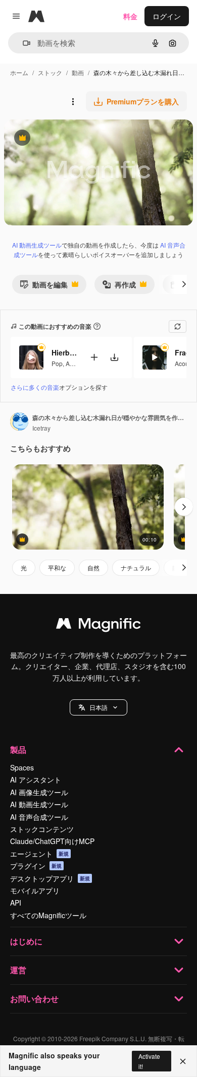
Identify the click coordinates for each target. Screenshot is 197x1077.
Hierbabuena (64, 352)
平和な (57, 567)
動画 (78, 72)
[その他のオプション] (73, 101)
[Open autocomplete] (22, 43)
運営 (18, 970)
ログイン (167, 16)
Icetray (41, 428)
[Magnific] (98, 625)
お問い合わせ (34, 998)
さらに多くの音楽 (35, 387)
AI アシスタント (35, 779)
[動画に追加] (94, 357)
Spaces (22, 767)
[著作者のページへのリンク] (19, 422)
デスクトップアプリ (50, 878)
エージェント (39, 854)
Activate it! (149, 1061)
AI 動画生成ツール (37, 245)
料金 (130, 16)
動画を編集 (44, 286)
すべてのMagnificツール (48, 915)
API (15, 903)
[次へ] (184, 284)
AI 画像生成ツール (39, 792)
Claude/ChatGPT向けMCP (52, 841)
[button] (98, 707)
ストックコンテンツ (42, 829)
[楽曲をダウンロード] (114, 357)
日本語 (98, 707)
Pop (57, 363)
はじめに (26, 941)
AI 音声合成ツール (39, 817)
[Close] (182, 1061)
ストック (50, 72)
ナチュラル (136, 567)
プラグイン (36, 866)
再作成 (119, 286)
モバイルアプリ (35, 890)
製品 (18, 749)
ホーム (19, 72)
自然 (93, 567)
